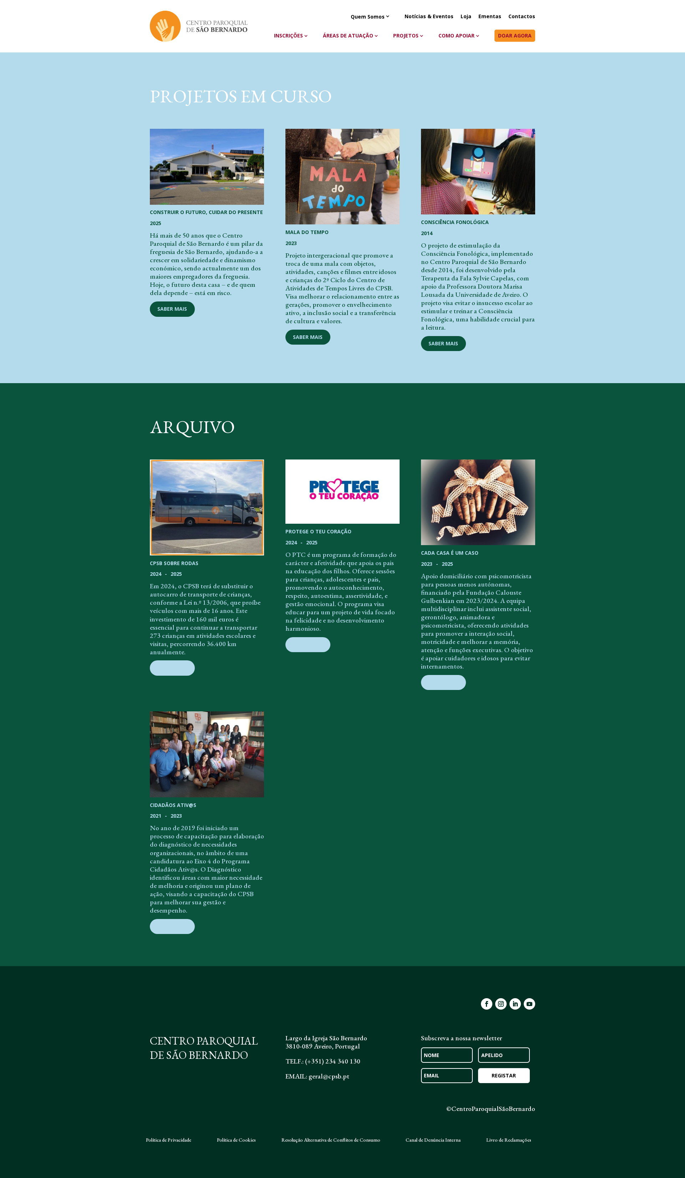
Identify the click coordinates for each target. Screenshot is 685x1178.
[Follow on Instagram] (501, 1004)
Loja (466, 17)
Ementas (489, 17)
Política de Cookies (236, 1140)
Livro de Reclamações (508, 1140)
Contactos (521, 17)
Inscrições (288, 35)
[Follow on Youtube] (529, 1004)
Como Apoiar (456, 35)
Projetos (405, 35)
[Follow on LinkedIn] (515, 1004)
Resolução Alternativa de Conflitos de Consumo (330, 1140)
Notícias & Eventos (429, 17)
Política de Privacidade (168, 1140)
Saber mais (172, 308)
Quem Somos (368, 17)
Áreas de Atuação (348, 35)
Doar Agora (515, 35)
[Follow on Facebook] (486, 1004)
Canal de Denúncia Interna (433, 1140)
